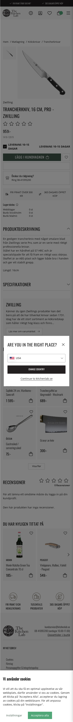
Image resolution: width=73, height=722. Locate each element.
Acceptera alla (40, 715)
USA (18, 358)
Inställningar (14, 715)
